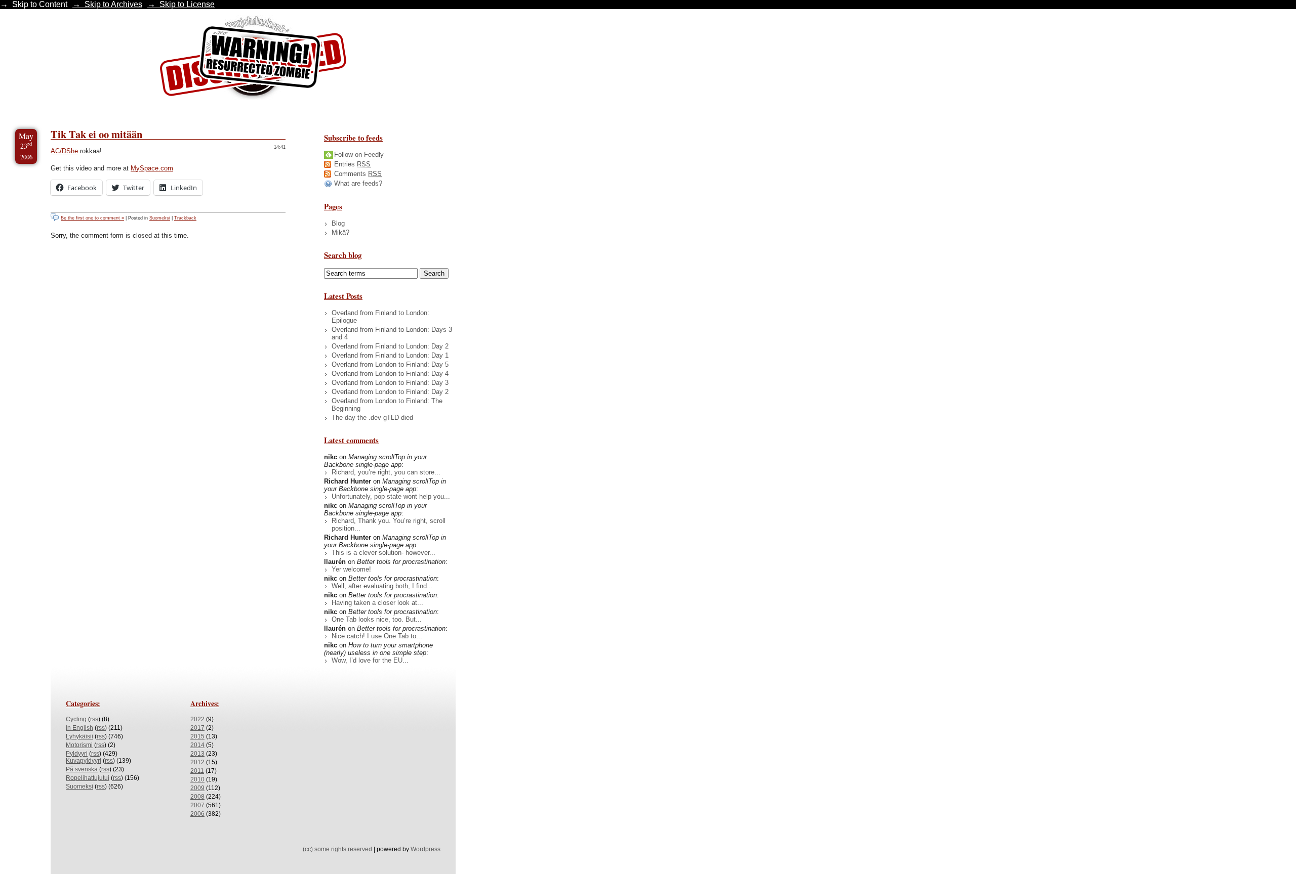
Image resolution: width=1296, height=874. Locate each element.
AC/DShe (64, 151)
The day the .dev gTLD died (372, 417)
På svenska (82, 769)
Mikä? (340, 232)
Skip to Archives (113, 4)
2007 (197, 805)
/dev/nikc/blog (253, 59)
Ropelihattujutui (87, 777)
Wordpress (425, 849)
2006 (197, 813)
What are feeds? (358, 183)
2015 (197, 736)
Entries (352, 164)
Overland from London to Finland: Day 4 (390, 373)
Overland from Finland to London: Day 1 (390, 355)
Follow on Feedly (359, 154)
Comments (358, 174)
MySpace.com (152, 168)
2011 (197, 770)
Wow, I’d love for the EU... (370, 660)
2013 (197, 753)
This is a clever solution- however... (383, 552)
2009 (197, 788)
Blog (338, 223)
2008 (197, 796)
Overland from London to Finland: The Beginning (387, 404)
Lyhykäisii (79, 736)
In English (79, 727)
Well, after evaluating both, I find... (382, 586)
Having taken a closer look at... (377, 602)
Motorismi (79, 745)
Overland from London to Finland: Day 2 (390, 392)
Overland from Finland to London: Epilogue (380, 316)
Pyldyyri (77, 753)
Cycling (76, 719)
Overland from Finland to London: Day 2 (390, 346)
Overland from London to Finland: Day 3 (390, 382)
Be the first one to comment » (92, 218)
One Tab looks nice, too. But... (377, 619)
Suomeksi (159, 218)
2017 (197, 727)
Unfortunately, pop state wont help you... (391, 496)
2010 (197, 779)
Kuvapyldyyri (83, 760)
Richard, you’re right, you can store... (386, 472)
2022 (197, 719)
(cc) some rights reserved (337, 849)
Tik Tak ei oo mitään (96, 134)
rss (94, 719)
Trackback (185, 218)
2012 (197, 762)
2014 (197, 745)
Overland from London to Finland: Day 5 (390, 364)
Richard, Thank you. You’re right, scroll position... (389, 524)
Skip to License (187, 4)
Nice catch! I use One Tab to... (377, 636)
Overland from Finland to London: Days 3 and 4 (392, 333)
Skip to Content (39, 4)
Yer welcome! (351, 569)
